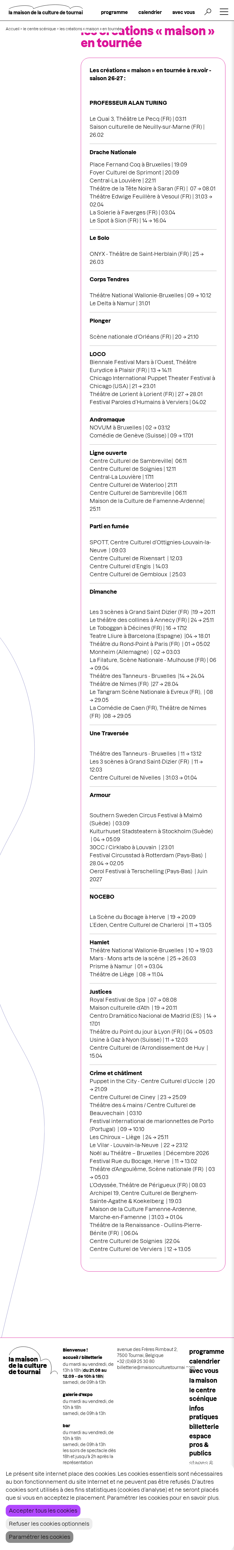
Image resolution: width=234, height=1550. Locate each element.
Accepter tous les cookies (43, 1511)
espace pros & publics (200, 1445)
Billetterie (204, 1426)
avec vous (183, 12)
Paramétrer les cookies (39, 1537)
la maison (203, 1380)
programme (114, 12)
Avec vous (204, 1371)
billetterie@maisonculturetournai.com (156, 1367)
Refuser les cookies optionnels (49, 1524)
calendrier (150, 12)
